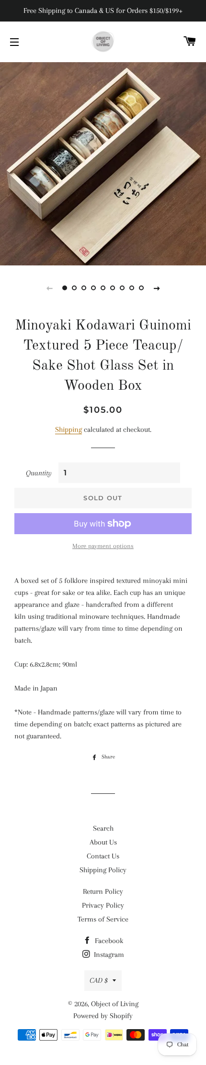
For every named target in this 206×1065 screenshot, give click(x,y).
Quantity (39, 473)
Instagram (108, 954)
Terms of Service (103, 919)
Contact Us (103, 856)
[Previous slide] (49, 287)
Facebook (108, 940)
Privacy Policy (103, 905)
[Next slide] (156, 287)
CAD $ (99, 980)
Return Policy (103, 891)
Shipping (68, 429)
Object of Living (114, 1003)
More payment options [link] (103, 545)
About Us (103, 842)
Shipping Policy (103, 870)
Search (103, 828)
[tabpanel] (103, 162)
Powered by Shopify (103, 1015)
